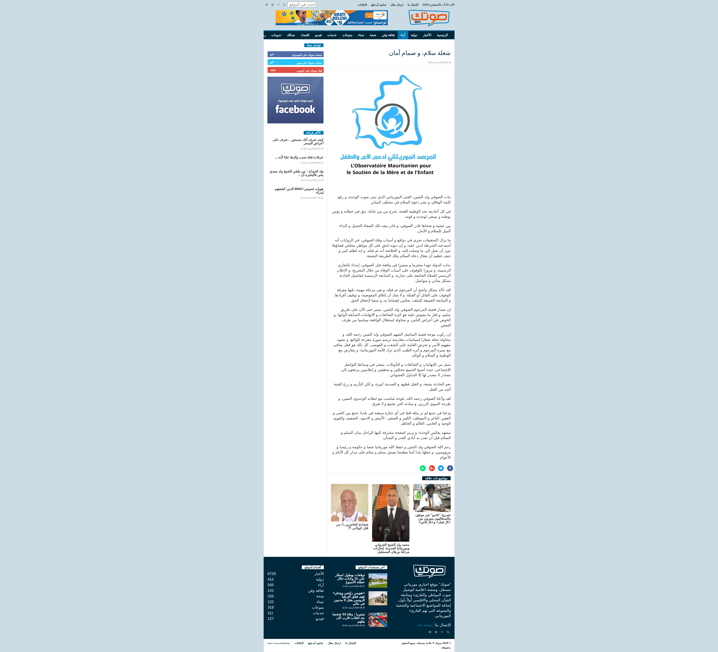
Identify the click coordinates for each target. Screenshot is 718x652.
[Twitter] (273, 5)
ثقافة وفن (388, 35)
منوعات (347, 35)
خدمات (332, 35)
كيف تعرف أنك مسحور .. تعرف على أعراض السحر (298, 141)
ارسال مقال (397, 4)
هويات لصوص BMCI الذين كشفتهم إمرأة (299, 190)
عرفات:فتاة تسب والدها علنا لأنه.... (299, 157)
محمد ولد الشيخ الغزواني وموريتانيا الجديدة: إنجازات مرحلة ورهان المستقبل (391, 548)
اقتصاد (305, 35)
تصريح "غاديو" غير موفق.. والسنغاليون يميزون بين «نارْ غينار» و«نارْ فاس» (432, 518)
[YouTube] (267, 5)
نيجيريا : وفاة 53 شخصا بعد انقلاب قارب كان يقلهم (348, 617)
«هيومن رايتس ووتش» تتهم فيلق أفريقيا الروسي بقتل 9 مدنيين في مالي (349, 598)
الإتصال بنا (413, 4)
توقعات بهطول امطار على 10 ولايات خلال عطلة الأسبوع (350, 578)
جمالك (291, 35)
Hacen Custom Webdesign (279, 643)
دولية (414, 35)
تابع (272, 54)
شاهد (273, 69)
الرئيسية (442, 35)
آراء (403, 35)
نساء (361, 35)
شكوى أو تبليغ (378, 4)
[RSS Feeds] (285, 5)
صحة (373, 35)
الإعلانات (362, 4)
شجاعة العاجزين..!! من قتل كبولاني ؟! (352, 526)
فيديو (318, 35)
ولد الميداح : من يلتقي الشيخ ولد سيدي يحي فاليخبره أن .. (296, 173)
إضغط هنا (425, 625)
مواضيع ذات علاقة (436, 478)
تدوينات (276, 35)
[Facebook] (279, 5)
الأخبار (427, 35)
